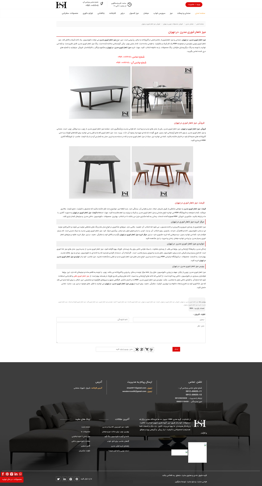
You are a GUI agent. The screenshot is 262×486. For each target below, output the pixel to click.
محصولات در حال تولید (12, 479)
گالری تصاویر (85, 446)
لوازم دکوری (88, 13)
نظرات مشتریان (84, 450)
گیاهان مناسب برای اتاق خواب (118, 441)
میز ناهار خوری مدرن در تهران (187, 32)
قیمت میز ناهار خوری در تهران (150, 302)
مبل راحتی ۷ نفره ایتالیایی (81, 436)
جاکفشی (101, 13)
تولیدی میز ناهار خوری (105, 302)
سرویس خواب (159, 13)
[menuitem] (197, 13)
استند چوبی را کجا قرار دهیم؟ (118, 450)
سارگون (178, 481)
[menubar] (131, 13)
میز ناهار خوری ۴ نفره (120, 302)
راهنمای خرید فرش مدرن (120, 446)
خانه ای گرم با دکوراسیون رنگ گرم (117, 436)
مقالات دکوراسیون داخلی (80, 441)
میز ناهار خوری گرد (92, 302)
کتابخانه (112, 13)
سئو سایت (190, 481)
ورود (198, 4)
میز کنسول (134, 13)
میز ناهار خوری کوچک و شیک (77, 302)
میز (171, 13)
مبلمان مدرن (189, 24)
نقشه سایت (85, 427)
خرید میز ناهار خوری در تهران (192, 305)
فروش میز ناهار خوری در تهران (151, 24)
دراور (122, 13)
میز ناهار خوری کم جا (134, 302)
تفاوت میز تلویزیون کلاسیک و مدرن (115, 427)
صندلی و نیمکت (183, 13)
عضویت (191, 4)
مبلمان (146, 13)
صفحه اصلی (200, 13)
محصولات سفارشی (70, 13)
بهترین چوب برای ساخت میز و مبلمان (115, 431)
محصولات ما (85, 431)
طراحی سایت (201, 481)
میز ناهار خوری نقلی (81, 276)
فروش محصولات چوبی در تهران (173, 24)
